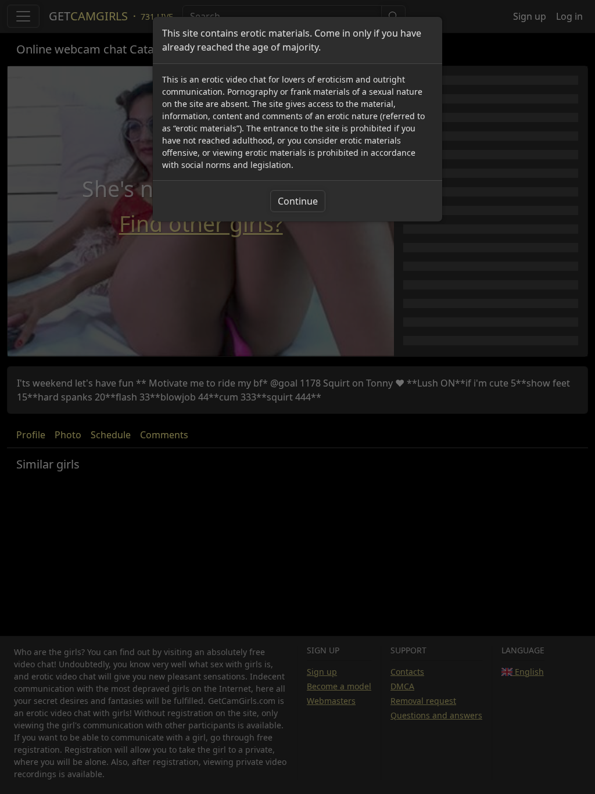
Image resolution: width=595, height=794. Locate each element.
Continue (298, 201)
